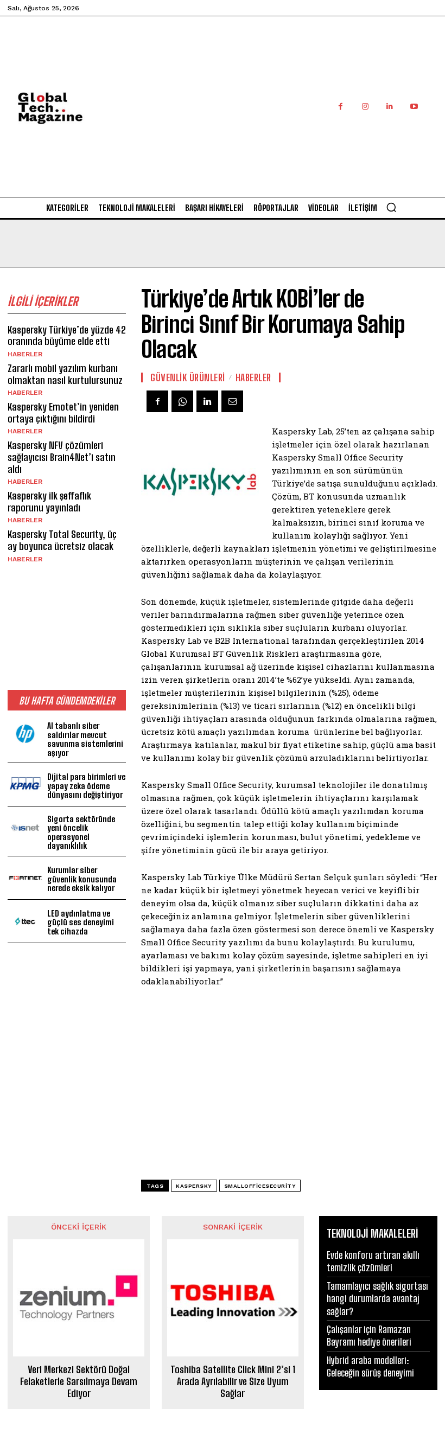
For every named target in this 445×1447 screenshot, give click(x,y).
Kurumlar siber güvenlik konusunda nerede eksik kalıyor (82, 879)
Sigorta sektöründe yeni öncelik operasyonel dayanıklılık (81, 832)
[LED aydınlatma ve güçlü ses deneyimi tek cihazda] (25, 921)
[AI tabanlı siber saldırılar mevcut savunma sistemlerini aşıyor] (25, 735)
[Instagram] (364, 106)
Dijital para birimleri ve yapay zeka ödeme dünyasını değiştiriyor (86, 785)
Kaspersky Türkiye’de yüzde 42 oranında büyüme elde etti (67, 336)
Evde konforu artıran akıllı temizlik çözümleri (373, 1261)
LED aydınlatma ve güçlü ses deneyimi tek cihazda (80, 922)
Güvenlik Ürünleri (187, 377)
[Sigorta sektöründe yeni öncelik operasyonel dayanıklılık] (25, 828)
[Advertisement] (279, 118)
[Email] (232, 401)
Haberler (25, 354)
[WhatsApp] (182, 401)
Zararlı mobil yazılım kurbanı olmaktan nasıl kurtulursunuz (65, 374)
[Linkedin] (389, 106)
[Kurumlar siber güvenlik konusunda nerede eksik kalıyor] (25, 878)
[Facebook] (340, 106)
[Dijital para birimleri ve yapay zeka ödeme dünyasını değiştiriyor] (25, 785)
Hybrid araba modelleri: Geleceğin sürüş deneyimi (370, 1366)
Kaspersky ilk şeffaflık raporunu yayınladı (49, 502)
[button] (391, 207)
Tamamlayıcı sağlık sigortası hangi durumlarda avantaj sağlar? (377, 1298)
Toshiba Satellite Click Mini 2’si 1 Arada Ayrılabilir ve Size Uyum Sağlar (232, 1381)
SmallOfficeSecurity (260, 1186)
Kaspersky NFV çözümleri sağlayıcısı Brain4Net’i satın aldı (62, 457)
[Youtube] (413, 106)
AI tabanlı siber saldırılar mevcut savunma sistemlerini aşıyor (85, 739)
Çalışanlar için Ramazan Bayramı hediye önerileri (369, 1335)
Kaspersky (194, 1186)
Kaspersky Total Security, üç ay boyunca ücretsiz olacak (62, 540)
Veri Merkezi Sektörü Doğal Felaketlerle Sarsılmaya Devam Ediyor (78, 1381)
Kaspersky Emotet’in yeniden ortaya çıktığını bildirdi (63, 413)
